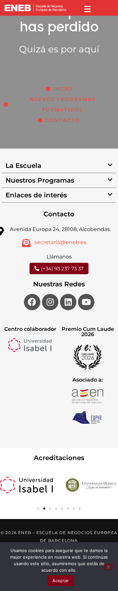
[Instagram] (50, 302)
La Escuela (23, 166)
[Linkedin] (68, 302)
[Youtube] (86, 302)
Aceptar (60, 580)
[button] (59, 165)
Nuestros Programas (40, 180)
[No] (108, 567)
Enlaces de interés (36, 195)
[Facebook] (32, 302)
